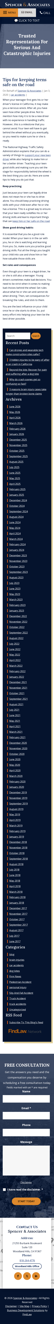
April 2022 (15, 660)
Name (26, 1091)
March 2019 (15, 825)
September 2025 (18, 456)
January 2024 (16, 550)
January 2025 (16, 494)
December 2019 (18, 792)
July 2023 (14, 583)
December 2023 (18, 555)
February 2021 (17, 737)
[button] (9, 12)
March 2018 (15, 891)
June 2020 (14, 759)
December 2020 (18, 743)
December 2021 (18, 682)
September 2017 (18, 924)
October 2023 (16, 566)
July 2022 (14, 643)
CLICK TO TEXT (29, 20)
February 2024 (17, 544)
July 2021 (14, 709)
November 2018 (18, 847)
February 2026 (17, 428)
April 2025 (15, 484)
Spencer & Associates (29, 90)
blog (11, 954)
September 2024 (18, 511)
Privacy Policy (39, 1306)
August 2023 (16, 577)
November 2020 (18, 748)
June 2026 (14, 406)
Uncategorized (17, 1009)
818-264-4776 (27, 1260)
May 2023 (14, 594)
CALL (46, 13)
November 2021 (18, 687)
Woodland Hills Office (27, 1266)
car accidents (18, 94)
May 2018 (14, 880)
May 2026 (14, 412)
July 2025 (14, 467)
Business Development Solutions (25, 1310)
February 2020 (17, 781)
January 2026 (16, 434)
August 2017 (16, 930)
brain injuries (16, 959)
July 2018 (14, 869)
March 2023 (15, 599)
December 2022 (18, 616)
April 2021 (15, 726)
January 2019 (16, 836)
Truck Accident (17, 998)
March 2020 (15, 776)
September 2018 (18, 858)
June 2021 (14, 715)
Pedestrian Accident (20, 982)
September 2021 (18, 699)
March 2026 (15, 423)
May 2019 (14, 814)
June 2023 (14, 588)
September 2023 (18, 572)
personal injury (17, 987)
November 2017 (18, 913)
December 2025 (18, 439)
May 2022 (14, 654)
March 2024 (15, 539)
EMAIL (28, 12)
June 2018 (14, 875)
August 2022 (16, 638)
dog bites (14, 971)
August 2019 (16, 809)
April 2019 (15, 820)
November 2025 (18, 445)
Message (26, 1142)
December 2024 (18, 500)
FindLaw (27, 1314)
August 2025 (16, 461)
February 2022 (17, 671)
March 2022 (15, 665)
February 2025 (17, 489)
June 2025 (14, 472)
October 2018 (16, 853)
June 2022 (14, 649)
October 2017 (16, 919)
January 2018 (16, 902)
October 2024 (16, 506)
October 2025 (16, 450)
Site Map (24, 1306)
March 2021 (15, 731)
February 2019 (17, 831)
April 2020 (15, 770)
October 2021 (16, 693)
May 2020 (14, 765)
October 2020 (16, 754)
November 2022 (18, 621)
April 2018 (15, 886)
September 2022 (18, 632)
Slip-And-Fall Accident (21, 993)
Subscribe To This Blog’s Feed (26, 1022)
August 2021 (16, 704)
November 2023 (18, 561)
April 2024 (15, 533)
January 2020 (16, 787)
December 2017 (18, 908)
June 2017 (14, 941)
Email (26, 1108)
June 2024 (14, 522)
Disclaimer (26, 1182)
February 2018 (17, 897)
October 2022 (16, 627)
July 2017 (14, 935)
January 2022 (16, 676)
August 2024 (16, 516)
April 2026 (15, 417)
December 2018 (18, 842)
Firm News (15, 976)
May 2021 (14, 721)
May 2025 (14, 478)
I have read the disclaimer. (25, 1189)
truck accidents (17, 1004)
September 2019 (18, 803)
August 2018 (16, 864)
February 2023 (17, 605)
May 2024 (14, 528)
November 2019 (18, 798)
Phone (26, 1125)
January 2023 (16, 610)
